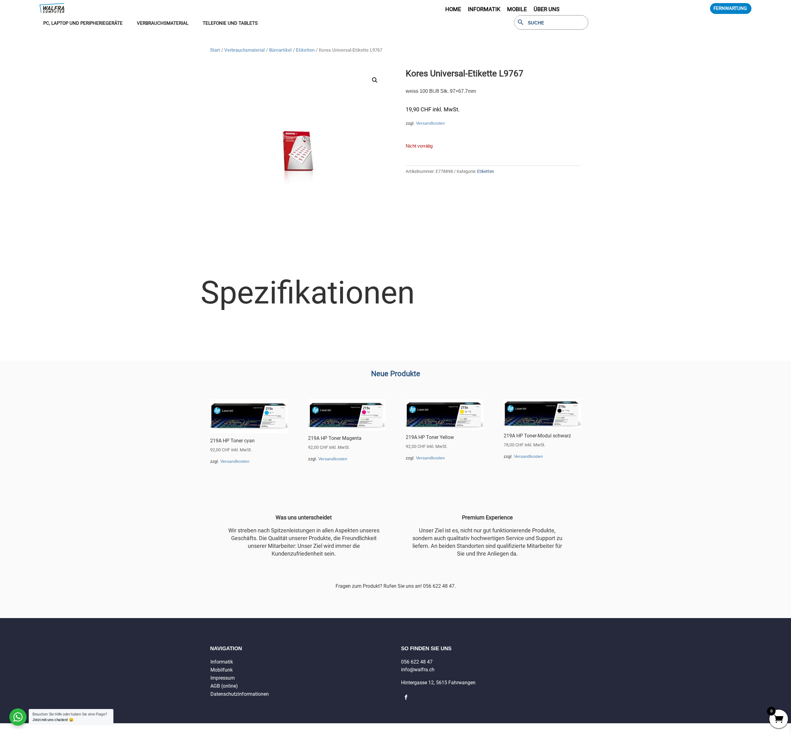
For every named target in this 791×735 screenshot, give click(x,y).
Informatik (221, 662)
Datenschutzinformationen (239, 694)
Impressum (222, 678)
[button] (374, 80)
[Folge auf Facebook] (406, 697)
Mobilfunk (221, 670)
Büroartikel (280, 50)
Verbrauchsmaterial (244, 50)
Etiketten (305, 50)
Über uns (547, 9)
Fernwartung (730, 8)
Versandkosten (430, 123)
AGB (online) (224, 686)
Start (215, 50)
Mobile (517, 9)
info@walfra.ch (417, 670)
